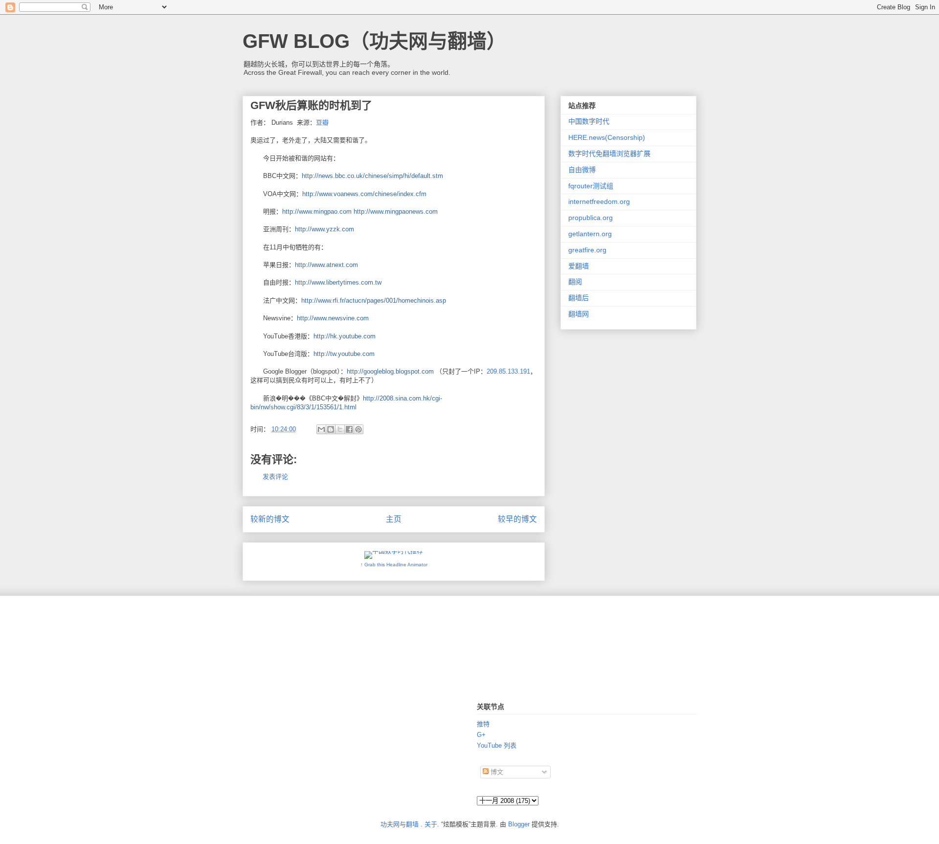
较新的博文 (270, 519)
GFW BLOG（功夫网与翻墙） (374, 41)
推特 (483, 724)
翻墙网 (578, 314)
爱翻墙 (578, 266)
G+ (481, 734)
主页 (394, 519)
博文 (496, 772)
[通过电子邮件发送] (321, 429)
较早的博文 (517, 519)
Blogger (519, 824)
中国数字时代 (588, 121)
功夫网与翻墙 (399, 824)
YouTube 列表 (496, 745)
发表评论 (275, 476)
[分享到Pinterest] (358, 429)
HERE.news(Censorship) (606, 137)
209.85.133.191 (508, 371)
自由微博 (582, 170)
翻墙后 (578, 298)
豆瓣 (322, 122)
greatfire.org (587, 250)
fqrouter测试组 (590, 186)
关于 (431, 824)
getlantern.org (590, 234)
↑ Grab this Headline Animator (393, 564)
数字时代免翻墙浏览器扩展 (609, 153)
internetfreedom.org (599, 201)
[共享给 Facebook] (349, 429)
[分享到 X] (340, 429)
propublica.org (590, 218)
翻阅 (575, 282)
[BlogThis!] (330, 429)
